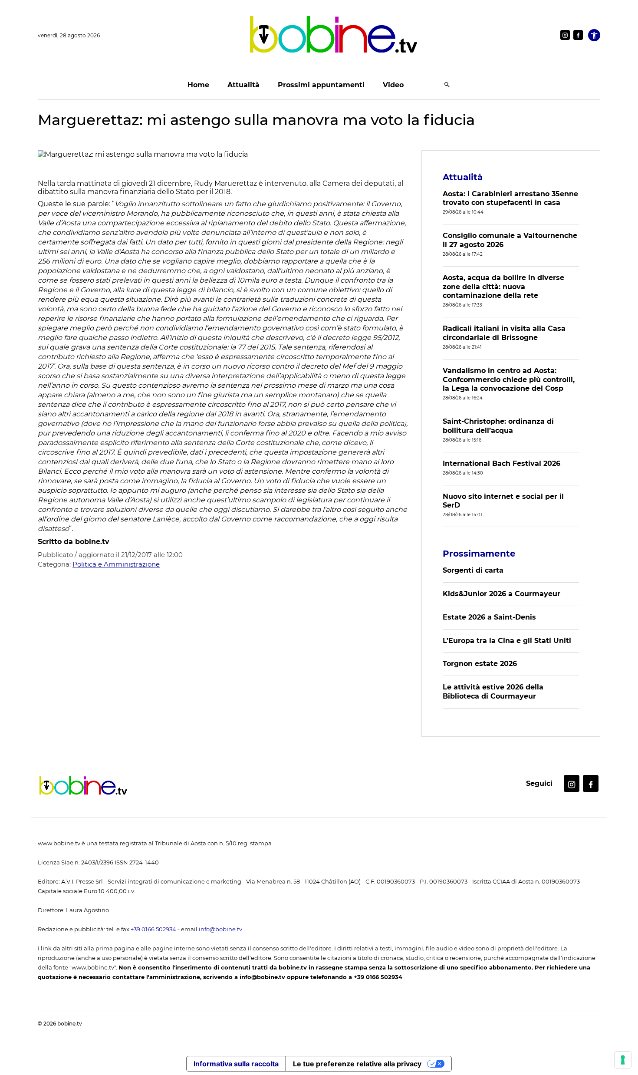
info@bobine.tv (220, 929)
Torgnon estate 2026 (480, 664)
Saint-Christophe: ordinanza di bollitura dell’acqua (498, 426)
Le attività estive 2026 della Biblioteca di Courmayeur (493, 691)
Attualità (243, 85)
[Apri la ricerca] (447, 85)
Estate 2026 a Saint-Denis (489, 617)
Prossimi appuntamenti (321, 85)
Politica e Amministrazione (116, 564)
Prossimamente (479, 553)
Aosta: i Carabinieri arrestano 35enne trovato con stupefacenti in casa (510, 198)
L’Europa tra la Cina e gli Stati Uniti (507, 640)
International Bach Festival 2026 (501, 463)
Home (198, 85)
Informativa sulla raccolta (236, 1063)
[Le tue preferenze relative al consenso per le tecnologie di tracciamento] (623, 1060)
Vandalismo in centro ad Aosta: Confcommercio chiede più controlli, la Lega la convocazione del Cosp (509, 379)
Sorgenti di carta (473, 570)
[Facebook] (578, 35)
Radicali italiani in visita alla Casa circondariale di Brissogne (504, 333)
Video (393, 85)
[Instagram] (565, 35)
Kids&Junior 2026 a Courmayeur (501, 594)
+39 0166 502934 (153, 929)
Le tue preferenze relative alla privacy (357, 1063)
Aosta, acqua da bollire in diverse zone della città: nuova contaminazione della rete (503, 287)
